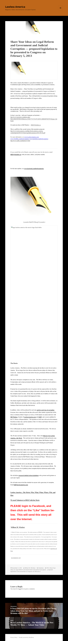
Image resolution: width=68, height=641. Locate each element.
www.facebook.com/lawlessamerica (34, 168)
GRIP (40, 417)
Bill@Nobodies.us (36, 125)
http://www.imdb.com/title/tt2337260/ (20, 140)
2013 (47, 568)
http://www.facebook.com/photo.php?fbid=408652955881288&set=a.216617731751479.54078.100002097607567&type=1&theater (33, 119)
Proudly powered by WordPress (26, 637)
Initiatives (41, 568)
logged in (21, 589)
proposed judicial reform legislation (28, 475)
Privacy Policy (13, 637)
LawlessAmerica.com (30, 417)
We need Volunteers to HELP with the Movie (24, 500)
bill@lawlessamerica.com (21, 485)
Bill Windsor (14, 417)
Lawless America (15, 6)
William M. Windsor (18, 527)
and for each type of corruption (45, 410)
